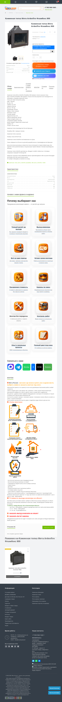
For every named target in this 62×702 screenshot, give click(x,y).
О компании (8, 608)
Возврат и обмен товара (11, 605)
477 (54, 188)
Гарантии (7, 603)
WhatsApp (26, 367)
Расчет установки (54, 692)
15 (54, 183)
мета (19, 162)
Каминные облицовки (38, 592)
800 (33, 162)
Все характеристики (25, 63)
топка (16, 162)
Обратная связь (48, 9)
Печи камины (35, 597)
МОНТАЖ (36, 87)
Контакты (7, 614)
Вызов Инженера (54, 688)
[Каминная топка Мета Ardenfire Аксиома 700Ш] (17, 558)
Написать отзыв (48, 527)
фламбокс (28, 162)
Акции (6, 625)
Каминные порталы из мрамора (40, 603)
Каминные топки (19, 12)
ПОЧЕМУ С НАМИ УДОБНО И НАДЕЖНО (29, 87)
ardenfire (23, 162)
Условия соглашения (10, 612)
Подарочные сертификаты (12, 623)
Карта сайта (8, 619)
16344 (43, 162)
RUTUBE (39, 367)
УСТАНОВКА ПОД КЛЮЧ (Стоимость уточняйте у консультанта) (42, 47)
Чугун (53, 176)
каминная (11, 162)
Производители (9, 621)
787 (54, 184)
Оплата (7, 601)
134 (54, 177)
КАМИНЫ (11, 12)
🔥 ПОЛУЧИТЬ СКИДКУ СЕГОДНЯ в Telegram (42, 65)
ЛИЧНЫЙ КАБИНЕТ (10, 610)
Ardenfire (42, 36)
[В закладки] (28, 549)
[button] (26, 2)
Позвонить (48, 367)
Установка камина (9, 592)
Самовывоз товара (10, 599)
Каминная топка (51, 181)
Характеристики (19, 87)
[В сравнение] (28, 551)
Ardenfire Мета (51, 179)
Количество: (36, 55)
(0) (44, 32)
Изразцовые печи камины (39, 601)
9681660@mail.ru (36, 637)
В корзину (17, 576)
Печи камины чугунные (38, 599)
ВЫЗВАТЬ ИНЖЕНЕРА (10, 594)
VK (33, 367)
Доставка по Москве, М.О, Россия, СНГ (14, 597)
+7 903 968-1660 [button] (37, 635)
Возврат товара (9, 616)
